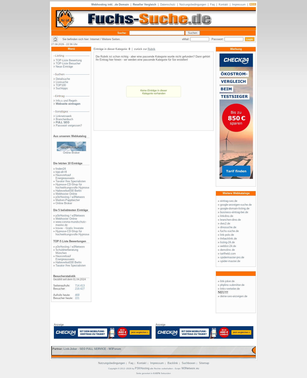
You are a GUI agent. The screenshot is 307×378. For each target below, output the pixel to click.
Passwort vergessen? (69, 125)
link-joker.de (227, 281)
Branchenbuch (64, 119)
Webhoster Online (66, 193)
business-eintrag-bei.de (234, 212)
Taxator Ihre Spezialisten (71, 181)
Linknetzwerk (64, 116)
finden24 (61, 168)
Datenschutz (167, 4)
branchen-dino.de (230, 219)
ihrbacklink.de (228, 238)
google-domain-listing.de (234, 208)
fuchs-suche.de (229, 231)
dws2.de (225, 223)
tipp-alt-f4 (61, 171)
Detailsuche (63, 78)
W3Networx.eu (190, 368)
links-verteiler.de (230, 288)
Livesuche (62, 82)
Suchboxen (188, 363)
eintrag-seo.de (228, 200)
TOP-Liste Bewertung (69, 60)
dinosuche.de (228, 227)
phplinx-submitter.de (232, 284)
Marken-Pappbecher (68, 200)
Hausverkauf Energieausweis (65, 176)
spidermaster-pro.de (232, 257)
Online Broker (71, 152)
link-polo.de (227, 234)
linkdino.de (226, 216)
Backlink (172, 363)
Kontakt (223, 4)
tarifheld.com (228, 253)
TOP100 (61, 85)
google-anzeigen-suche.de (236, 204)
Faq (212, 4)
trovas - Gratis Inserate (70, 228)
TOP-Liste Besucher (68, 63)
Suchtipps (62, 88)
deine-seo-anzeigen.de (233, 296)
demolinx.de (227, 249)
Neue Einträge (64, 66)
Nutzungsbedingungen (192, 4)
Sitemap (204, 363)
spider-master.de (230, 261)
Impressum (239, 4)
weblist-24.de (228, 246)
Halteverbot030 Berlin (68, 190)
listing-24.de (227, 242)
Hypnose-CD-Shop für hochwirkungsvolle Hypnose (72, 186)
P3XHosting (142, 368)
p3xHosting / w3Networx (70, 197)
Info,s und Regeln (66, 100)
